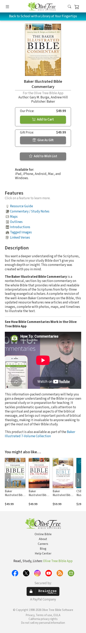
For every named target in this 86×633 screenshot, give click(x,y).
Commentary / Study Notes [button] (29, 211)
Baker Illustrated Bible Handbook (15, 495)
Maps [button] (14, 216)
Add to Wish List (45, 156)
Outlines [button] (16, 222)
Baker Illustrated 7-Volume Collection (40, 434)
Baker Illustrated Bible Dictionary (39, 495)
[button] (69, 7)
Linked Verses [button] (20, 237)
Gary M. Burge (39, 97)
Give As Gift (45, 140)
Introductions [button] (20, 227)
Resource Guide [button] (21, 206)
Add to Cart (45, 119)
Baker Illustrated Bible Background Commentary (63, 497)
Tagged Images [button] (21, 232)
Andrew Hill (59, 97)
